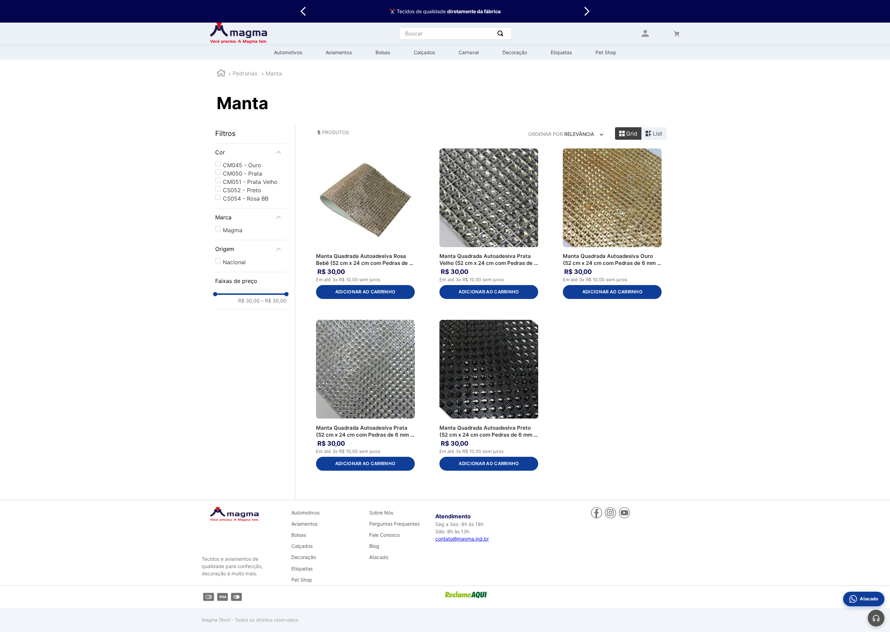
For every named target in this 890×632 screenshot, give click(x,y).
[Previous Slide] (303, 11)
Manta (274, 73)
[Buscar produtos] (501, 33)
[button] (250, 152)
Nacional (234, 262)
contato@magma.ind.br (462, 539)
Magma (232, 230)
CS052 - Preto (242, 190)
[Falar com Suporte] (876, 618)
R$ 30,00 (249, 300)
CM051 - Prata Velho (250, 181)
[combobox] (455, 33)
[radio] (628, 133)
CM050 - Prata (242, 173)
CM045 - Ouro (242, 165)
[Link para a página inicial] (221, 74)
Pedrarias (245, 73)
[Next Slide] (586, 11)
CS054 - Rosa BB (245, 198)
